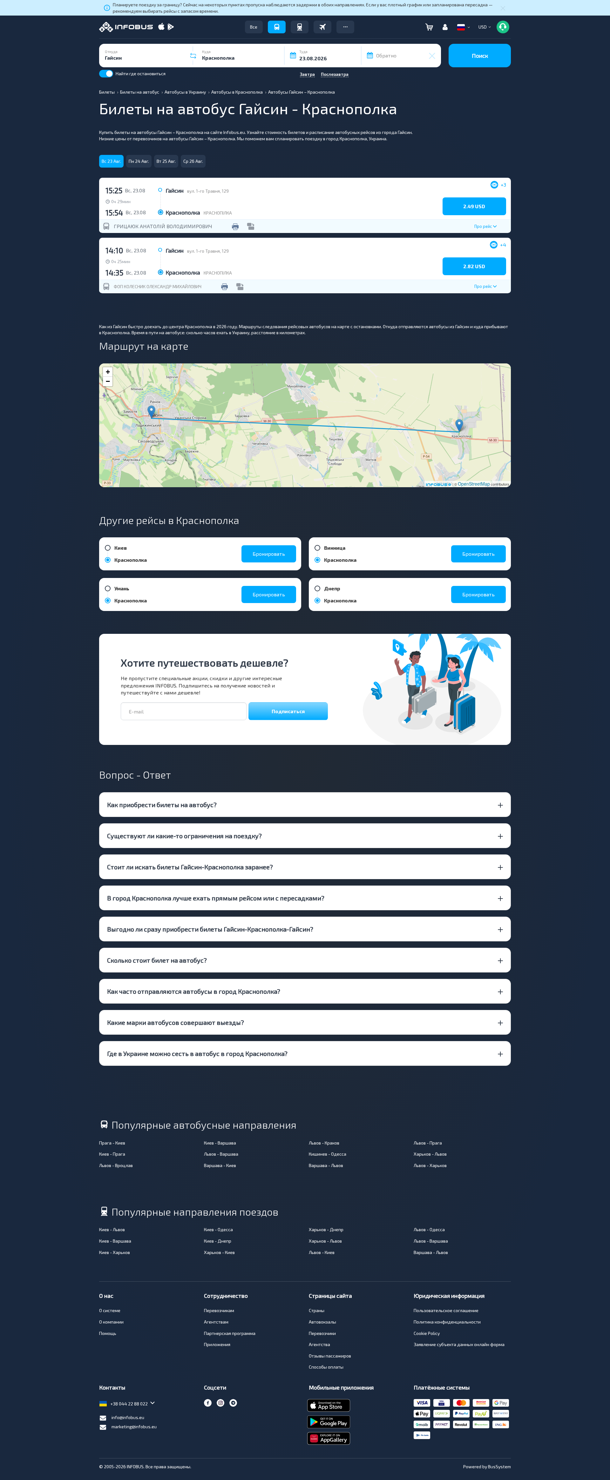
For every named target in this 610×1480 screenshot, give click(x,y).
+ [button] (108, 372)
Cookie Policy (427, 1333)
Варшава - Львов (326, 1165)
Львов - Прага (428, 1142)
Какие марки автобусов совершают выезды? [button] (175, 1022)
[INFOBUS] (126, 27)
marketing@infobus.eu (134, 1426)
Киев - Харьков (114, 1252)
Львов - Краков (324, 1142)
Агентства (319, 1344)
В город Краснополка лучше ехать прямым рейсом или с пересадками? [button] (215, 898)
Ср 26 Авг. (193, 161)
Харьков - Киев (219, 1252)
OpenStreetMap (474, 484)
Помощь (107, 1333)
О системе (109, 1310)
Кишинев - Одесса (327, 1154)
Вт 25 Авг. (166, 161)
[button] (345, 27)
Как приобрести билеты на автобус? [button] (162, 804)
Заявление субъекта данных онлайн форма (459, 1344)
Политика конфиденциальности (447, 1321)
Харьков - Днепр (326, 1229)
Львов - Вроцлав (116, 1165)
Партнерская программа (229, 1333)
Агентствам (216, 1321)
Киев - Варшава (220, 1142)
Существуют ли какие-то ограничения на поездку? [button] (184, 836)
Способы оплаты (326, 1367)
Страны (316, 1310)
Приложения (217, 1344)
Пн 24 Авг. (139, 161)
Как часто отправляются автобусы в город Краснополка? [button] (193, 991)
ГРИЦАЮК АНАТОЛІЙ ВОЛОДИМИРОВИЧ (163, 226)
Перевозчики (322, 1333)
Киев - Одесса (218, 1229)
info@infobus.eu (128, 1417)
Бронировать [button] (269, 554)
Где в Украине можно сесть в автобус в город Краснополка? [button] (197, 1053)
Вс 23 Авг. (111, 161)
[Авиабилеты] (322, 27)
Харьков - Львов (430, 1154)
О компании (111, 1321)
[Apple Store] (161, 27)
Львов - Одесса (429, 1229)
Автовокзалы (322, 1321)
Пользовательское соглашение (446, 1310)
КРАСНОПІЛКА (218, 213)
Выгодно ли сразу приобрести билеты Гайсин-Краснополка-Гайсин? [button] (210, 929)
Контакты (112, 1387)
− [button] (108, 381)
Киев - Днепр (217, 1241)
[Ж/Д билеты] (299, 27)
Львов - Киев (322, 1252)
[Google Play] (170, 27)
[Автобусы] (277, 27)
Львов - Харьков (430, 1165)
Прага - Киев (112, 1142)
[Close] (503, 7)
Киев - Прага (112, 1154)
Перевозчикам (219, 1310)
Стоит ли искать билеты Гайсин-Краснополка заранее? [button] (190, 867)
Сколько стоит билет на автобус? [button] (157, 960)
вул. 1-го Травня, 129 (208, 191)
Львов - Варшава (221, 1154)
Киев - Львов (112, 1229)
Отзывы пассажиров (330, 1355)
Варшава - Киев (220, 1165)
